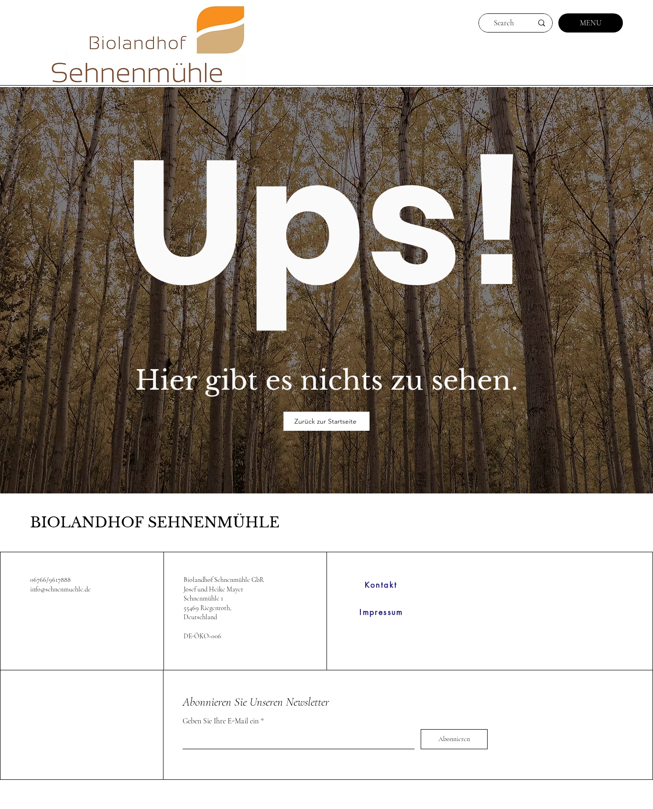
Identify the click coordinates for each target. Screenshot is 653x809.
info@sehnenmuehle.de (60, 589)
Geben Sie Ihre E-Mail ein (221, 721)
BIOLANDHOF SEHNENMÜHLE (155, 522)
